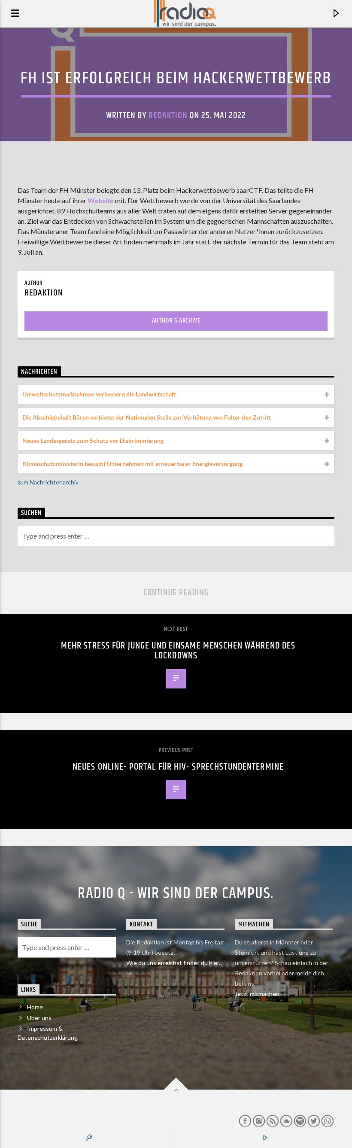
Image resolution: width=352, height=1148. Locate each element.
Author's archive (176, 320)
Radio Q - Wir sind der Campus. (176, 893)
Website (101, 200)
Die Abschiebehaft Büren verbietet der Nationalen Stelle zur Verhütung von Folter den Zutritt (146, 417)
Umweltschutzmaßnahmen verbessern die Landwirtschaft (99, 394)
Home (35, 1007)
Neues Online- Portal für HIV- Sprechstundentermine (178, 766)
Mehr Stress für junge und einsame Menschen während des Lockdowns (178, 651)
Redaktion (168, 115)
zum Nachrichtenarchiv (48, 482)
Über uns (39, 1017)
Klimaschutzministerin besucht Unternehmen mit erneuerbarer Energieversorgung (132, 463)
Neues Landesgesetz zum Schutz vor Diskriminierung (93, 440)
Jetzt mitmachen (258, 993)
